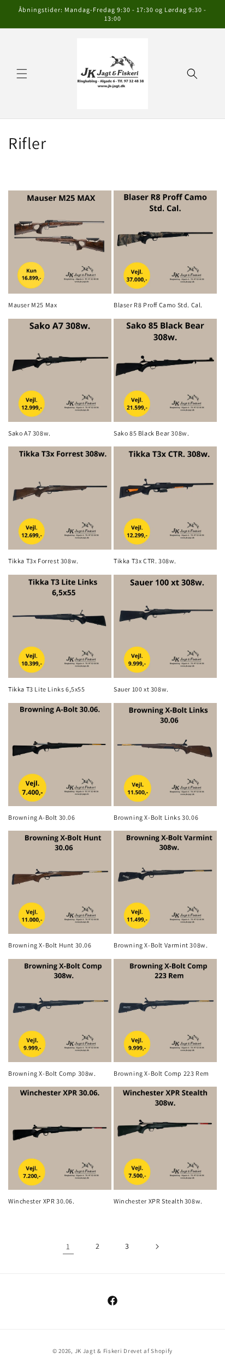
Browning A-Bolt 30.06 (41, 817)
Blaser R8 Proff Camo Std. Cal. (158, 305)
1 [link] (68, 1246)
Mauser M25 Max (32, 305)
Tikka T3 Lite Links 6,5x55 (46, 689)
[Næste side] (157, 1247)
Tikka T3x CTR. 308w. (145, 561)
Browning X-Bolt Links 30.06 (156, 817)
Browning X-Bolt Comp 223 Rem (161, 1073)
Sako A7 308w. (29, 433)
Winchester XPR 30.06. (41, 1201)
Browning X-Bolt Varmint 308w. (161, 945)
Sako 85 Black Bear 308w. (151, 433)
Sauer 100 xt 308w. (141, 689)
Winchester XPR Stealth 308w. (158, 1201)
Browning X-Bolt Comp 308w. (52, 1073)
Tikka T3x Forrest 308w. (43, 561)
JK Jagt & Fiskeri (98, 1351)
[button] (22, 74)
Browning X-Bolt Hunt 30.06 (50, 945)
